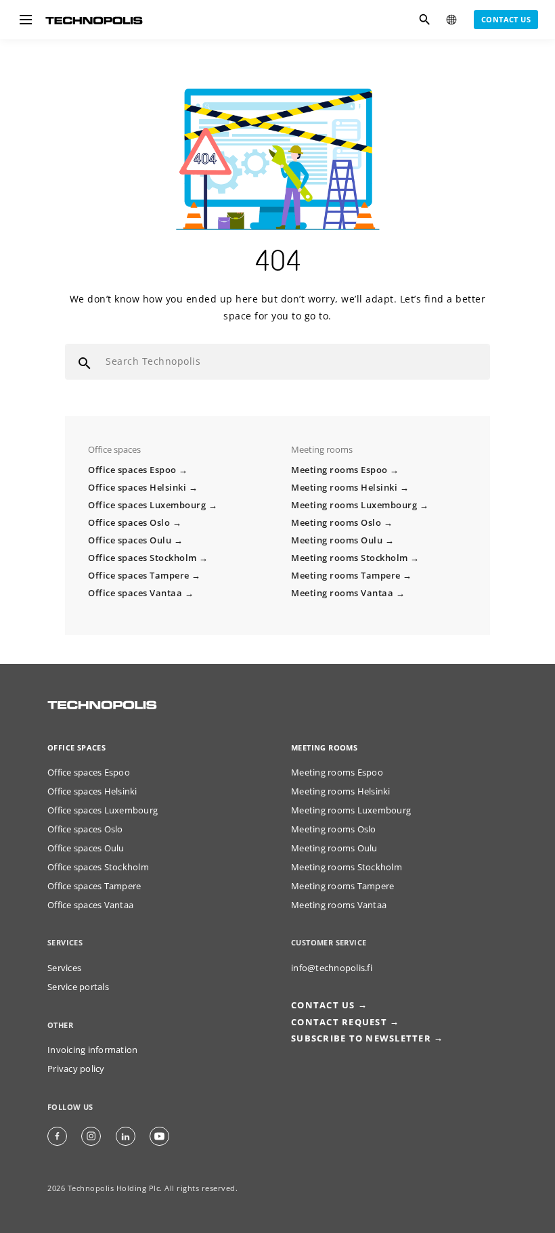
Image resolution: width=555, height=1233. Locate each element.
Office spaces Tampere (139, 575)
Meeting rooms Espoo (339, 470)
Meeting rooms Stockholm (349, 558)
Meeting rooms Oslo (336, 523)
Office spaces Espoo (132, 470)
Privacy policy (76, 1069)
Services (64, 968)
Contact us (506, 19)
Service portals (78, 987)
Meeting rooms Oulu (336, 540)
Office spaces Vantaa (135, 593)
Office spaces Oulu (129, 540)
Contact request (339, 1022)
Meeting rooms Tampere (346, 575)
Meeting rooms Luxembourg (354, 505)
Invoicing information (92, 1050)
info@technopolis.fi (331, 968)
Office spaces (76, 747)
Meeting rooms (324, 747)
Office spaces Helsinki (137, 487)
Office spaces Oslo (129, 523)
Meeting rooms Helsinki (344, 487)
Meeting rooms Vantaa (342, 593)
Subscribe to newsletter (361, 1038)
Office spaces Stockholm (142, 558)
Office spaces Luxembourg (147, 505)
